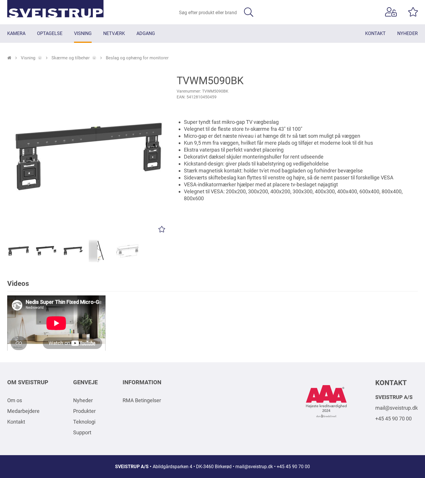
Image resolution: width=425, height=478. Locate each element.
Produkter (84, 411)
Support (82, 432)
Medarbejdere (23, 411)
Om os (14, 400)
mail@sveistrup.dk (396, 408)
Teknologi (84, 422)
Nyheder (83, 400)
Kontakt (16, 422)
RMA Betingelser (142, 400)
